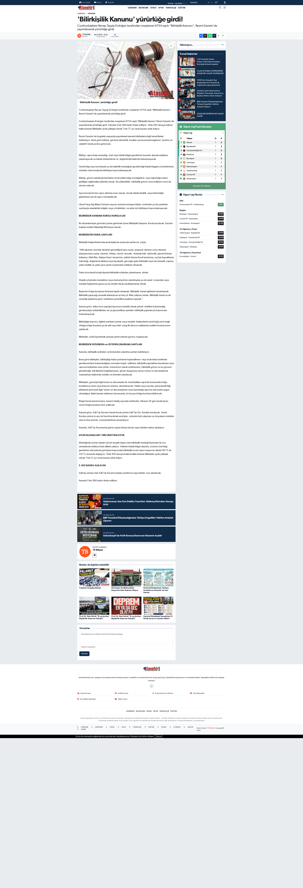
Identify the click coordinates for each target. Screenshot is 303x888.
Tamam (158, 736)
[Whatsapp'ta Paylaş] (210, 36)
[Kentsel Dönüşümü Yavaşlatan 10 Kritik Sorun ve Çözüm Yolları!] (158, 606)
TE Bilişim (98, 550)
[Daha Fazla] (214, 36)
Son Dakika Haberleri (88, 699)
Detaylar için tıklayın (201, 186)
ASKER (83, 729)
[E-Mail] (95, 555)
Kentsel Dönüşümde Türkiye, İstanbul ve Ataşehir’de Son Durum (156, 590)
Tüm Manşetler (199, 693)
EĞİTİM (181, 8)
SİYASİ (153, 8)
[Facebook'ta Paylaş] (201, 36)
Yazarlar (111, 2)
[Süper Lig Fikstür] (222, 195)
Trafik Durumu (123, 693)
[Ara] (220, 7)
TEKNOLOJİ (170, 8)
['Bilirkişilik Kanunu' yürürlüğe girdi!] (126, 70)
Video (99, 2)
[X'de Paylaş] (205, 36)
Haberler (81, 13)
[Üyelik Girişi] (224, 2)
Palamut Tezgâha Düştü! (90, 588)
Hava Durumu (85, 693)
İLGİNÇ (163, 727)
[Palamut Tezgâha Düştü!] (94, 577)
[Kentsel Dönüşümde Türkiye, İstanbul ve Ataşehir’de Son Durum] (158, 577)
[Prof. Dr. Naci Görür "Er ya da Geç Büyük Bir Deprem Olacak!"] (94, 606)
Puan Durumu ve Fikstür (164, 693)
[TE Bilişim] (85, 552)
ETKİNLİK (176, 727)
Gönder (84, 654)
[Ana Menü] (224, 7)
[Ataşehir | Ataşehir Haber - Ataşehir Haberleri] (86, 8)
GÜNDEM (132, 8)
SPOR (160, 8)
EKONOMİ (143, 8)
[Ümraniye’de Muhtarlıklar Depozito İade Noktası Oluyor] (126, 577)
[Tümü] (222, 45)
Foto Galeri (86, 2)
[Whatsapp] (152, 686)
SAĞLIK (190, 727)
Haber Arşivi (122, 699)
